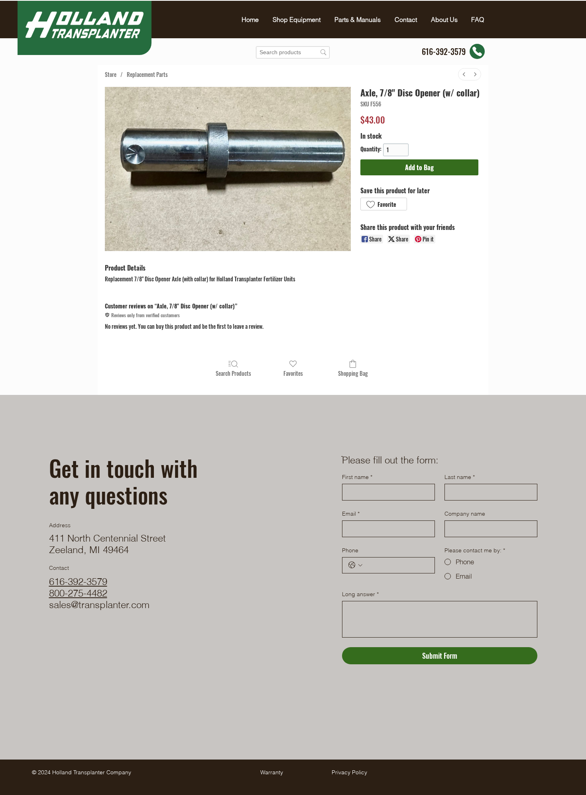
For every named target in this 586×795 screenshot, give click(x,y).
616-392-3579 (78, 581)
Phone (350, 550)
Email (351, 513)
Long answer (360, 594)
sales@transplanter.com (99, 604)
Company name (464, 513)
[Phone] (477, 51)
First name (357, 477)
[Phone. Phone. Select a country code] (355, 565)
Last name (459, 477)
